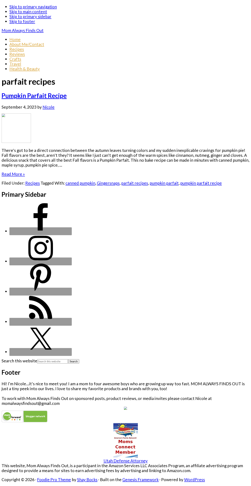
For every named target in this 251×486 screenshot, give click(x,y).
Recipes (32, 182)
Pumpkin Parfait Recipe (34, 95)
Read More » (13, 173)
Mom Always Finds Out (23, 30)
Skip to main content (28, 11)
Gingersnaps (108, 182)
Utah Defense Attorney (126, 460)
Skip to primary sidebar (30, 16)
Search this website (19, 360)
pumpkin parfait (164, 182)
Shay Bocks (87, 479)
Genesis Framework (140, 479)
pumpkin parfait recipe (201, 182)
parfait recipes (134, 182)
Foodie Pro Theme (54, 479)
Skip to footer (22, 21)
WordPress (194, 479)
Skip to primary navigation (33, 6)
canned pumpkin (80, 182)
